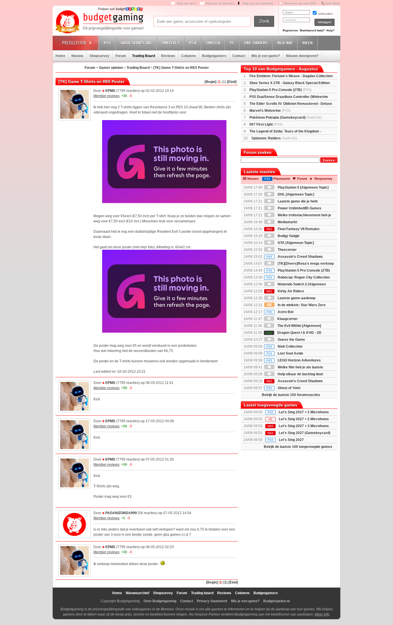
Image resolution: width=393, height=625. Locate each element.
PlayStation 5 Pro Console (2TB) (280, 90)
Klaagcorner (287, 319)
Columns (188, 56)
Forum (120, 56)
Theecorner (287, 250)
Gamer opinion (111, 68)
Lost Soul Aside (284, 353)
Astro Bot (279, 312)
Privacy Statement (212, 601)
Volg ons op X (186, 3)
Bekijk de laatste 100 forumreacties (291, 395)
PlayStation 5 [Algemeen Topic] (303, 187)
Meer (307, 43)
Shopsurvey (99, 56)
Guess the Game (291, 340)
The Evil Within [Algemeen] (298, 326)
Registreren (290, 30)
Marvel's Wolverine (270, 111)
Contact (238, 56)
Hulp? (331, 30)
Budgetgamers (214, 56)
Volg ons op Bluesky (219, 3)
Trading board (202, 593)
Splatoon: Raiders (274, 138)
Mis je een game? (265, 56)
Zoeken (329, 160)
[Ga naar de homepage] (99, 22)
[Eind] (231, 82)
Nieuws (77, 56)
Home (60, 56)
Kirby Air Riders (285, 291)
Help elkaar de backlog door (300, 374)
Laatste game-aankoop (296, 298)
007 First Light (266, 124)
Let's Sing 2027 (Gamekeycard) (304, 433)
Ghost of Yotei (283, 388)
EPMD (110, 91)
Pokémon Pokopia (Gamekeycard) (285, 117)
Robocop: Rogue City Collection (298, 277)
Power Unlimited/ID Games (299, 208)
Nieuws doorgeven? (302, 56)
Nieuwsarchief (137, 593)
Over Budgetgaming (160, 601)
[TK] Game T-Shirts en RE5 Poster (181, 68)
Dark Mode (332, 3)
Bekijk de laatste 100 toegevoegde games (298, 447)
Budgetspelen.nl (276, 601)
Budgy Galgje (288, 236)
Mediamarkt (287, 222)
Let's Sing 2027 (291, 440)
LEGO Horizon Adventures (293, 360)
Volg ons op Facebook (257, 3)
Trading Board (143, 56)
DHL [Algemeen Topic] (295, 194)
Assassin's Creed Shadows (294, 257)
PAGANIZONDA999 (121, 513)
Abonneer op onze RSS (300, 3)
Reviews (168, 56)
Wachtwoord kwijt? (312, 30)
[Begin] (210, 82)
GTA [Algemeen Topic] (295, 243)
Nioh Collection (284, 346)
